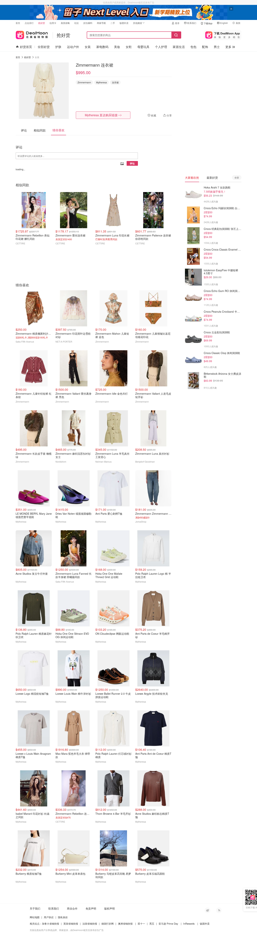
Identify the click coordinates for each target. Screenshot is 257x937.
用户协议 (49, 917)
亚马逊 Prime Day (168, 923)
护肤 (58, 47)
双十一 (141, 923)
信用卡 (52, 22)
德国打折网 (107, 923)
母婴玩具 (143, 47)
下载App (208, 23)
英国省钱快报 (70, 923)
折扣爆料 (87, 22)
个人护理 (161, 47)
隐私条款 (63, 917)
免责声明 (91, 908)
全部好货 (44, 47)
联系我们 (191, 22)
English (224, 22)
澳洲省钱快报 (125, 923)
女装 (88, 47)
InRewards (189, 923)
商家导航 (101, 22)
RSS (219, 910)
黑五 (151, 923)
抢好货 (41, 22)
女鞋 (129, 47)
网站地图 (35, 917)
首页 (18, 22)
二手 (112, 22)
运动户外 (73, 47)
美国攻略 (65, 22)
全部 (236, 177)
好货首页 (26, 47)
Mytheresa (101, 82)
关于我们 (35, 908)
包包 (193, 47)
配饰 (205, 47)
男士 (217, 47)
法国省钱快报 (89, 923)
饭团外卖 (123, 22)
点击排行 (29, 22)
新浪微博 (207, 910)
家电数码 (102, 47)
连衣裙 (115, 82)
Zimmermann (84, 82)
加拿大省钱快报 (50, 923)
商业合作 (72, 908)
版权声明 (109, 908)
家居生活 (179, 47)
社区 (76, 22)
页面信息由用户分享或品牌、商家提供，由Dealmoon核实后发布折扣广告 (67, 930)
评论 (132, 163)
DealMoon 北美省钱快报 (32, 34)
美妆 (117, 47)
